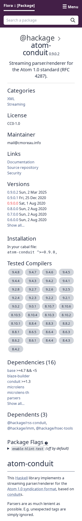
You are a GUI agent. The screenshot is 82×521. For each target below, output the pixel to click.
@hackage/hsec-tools (54, 428)
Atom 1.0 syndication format (31, 488)
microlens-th (18, 392)
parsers (13, 397)
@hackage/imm (20, 428)
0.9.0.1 (12, 197)
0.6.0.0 (12, 219)
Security (14, 172)
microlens (15, 386)
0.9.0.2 (12, 192)
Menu (73, 6)
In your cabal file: (22, 246)
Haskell (21, 477)
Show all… (16, 225)
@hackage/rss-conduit (26, 422)
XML (11, 98)
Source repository (22, 167)
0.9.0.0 (12, 203)
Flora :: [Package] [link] (19, 5)
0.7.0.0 (12, 214)
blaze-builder (18, 375)
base (11, 370)
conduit (13, 381)
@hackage (37, 38)
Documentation (20, 162)
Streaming (16, 104)
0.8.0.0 (12, 208)
